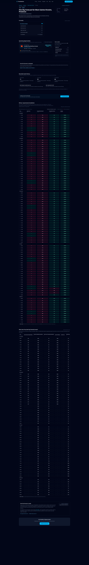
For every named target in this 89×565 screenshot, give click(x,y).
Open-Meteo (38, 509)
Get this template (65, 96)
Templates (43, 1)
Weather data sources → (33, 513)
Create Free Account (44, 523)
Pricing (36, 1)
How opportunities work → (24, 513)
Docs (47, 1)
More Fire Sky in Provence (22, 6)
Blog (49, 1)
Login (52, 1)
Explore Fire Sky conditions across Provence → (27, 67)
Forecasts (39, 1)
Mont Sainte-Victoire (31, 5)
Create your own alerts (65, 5)
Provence (24, 5)
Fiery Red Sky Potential (23, 23)
